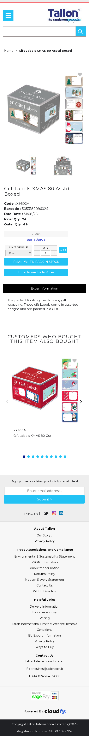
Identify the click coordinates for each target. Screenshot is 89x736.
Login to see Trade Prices (36, 272)
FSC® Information (44, 562)
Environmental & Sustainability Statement (44, 556)
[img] (39, 513)
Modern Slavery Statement (44, 580)
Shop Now (44, 444)
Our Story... (44, 535)
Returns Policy (44, 574)
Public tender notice (44, 568)
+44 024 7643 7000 (44, 676)
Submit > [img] (44, 499)
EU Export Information (44, 635)
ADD (63, 249)
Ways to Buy (44, 647)
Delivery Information (44, 606)
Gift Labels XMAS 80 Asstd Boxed (45, 51)
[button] (81, 31)
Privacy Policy (45, 541)
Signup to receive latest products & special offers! (44, 481)
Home (8, 51)
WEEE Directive (44, 591)
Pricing (45, 618)
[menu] (8, 15)
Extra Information (44, 288)
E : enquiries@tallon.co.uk (44, 669)
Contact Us (44, 585)
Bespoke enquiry (44, 612)
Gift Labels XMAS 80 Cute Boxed (39, 436)
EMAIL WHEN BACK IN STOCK (36, 262)
